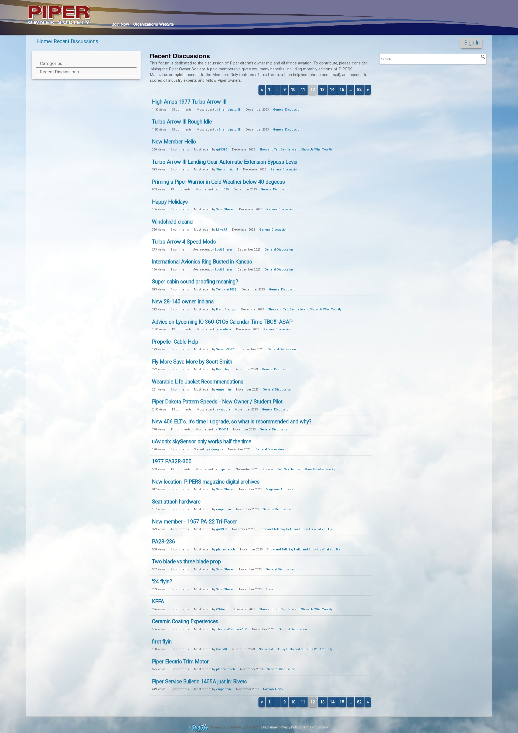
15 (342, 89)
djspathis (224, 469)
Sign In (472, 43)
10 (293, 89)
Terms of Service (315, 727)
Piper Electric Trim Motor (180, 662)
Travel (270, 589)
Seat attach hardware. (177, 502)
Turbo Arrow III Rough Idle (182, 122)
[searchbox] (433, 59)
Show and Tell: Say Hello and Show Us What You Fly (295, 149)
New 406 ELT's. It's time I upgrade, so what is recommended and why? (232, 422)
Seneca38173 (225, 349)
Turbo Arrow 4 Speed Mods (184, 242)
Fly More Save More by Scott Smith (192, 362)
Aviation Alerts (273, 689)
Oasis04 (221, 649)
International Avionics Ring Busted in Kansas (202, 262)
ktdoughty (216, 449)
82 (359, 89)
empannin (223, 389)
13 (322, 89)
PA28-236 (163, 542)
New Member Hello (174, 142)
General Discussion (287, 109)
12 (313, 89)
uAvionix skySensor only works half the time (201, 442)
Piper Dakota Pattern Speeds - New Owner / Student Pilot (217, 402)
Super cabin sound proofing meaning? (195, 282)
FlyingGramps (226, 309)
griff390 (221, 149)
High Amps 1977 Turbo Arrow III (189, 102)
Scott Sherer (225, 209)
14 (332, 89)
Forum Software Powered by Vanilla (198, 727)
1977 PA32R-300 (172, 461)
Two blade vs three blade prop (186, 562)
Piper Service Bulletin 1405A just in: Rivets (199, 682)
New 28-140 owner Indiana (183, 302)
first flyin (162, 642)
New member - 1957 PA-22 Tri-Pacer (194, 522)
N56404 (223, 429)
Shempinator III (230, 109)
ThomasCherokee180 (231, 629)
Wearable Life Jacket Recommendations (197, 382)
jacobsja (225, 329)
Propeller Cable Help (175, 342)
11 (303, 89)
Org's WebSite (153, 24)
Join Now (120, 24)
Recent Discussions (59, 71)
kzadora (224, 409)
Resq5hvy (223, 369)
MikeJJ (221, 229)
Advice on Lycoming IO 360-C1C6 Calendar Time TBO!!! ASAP (222, 322)
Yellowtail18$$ (226, 289)
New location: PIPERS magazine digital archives (206, 482)
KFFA (158, 601)
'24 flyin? (162, 581)
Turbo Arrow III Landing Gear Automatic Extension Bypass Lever (225, 162)
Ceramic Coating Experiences (185, 621)
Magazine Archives (279, 489)
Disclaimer (269, 727)
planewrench (225, 549)
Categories (51, 63)
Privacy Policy (290, 727)
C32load (221, 609)
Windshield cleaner (173, 222)
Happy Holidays (170, 202)
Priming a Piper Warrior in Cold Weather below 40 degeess (218, 182)
